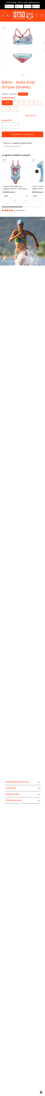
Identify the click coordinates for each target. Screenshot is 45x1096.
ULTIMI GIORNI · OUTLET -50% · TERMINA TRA (22, 4)
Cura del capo (22, 794)
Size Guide (31, 115)
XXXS (7, 103)
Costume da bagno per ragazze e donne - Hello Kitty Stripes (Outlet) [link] (15, 187)
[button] (3, 15)
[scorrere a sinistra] (17, 75)
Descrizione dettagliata (22, 782)
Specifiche (22, 788)
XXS (19, 103)
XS (29, 103)
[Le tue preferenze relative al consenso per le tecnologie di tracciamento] (41, 1092)
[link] (15, 171)
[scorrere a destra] (27, 75)
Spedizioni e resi (22, 800)
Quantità (7, 120)
